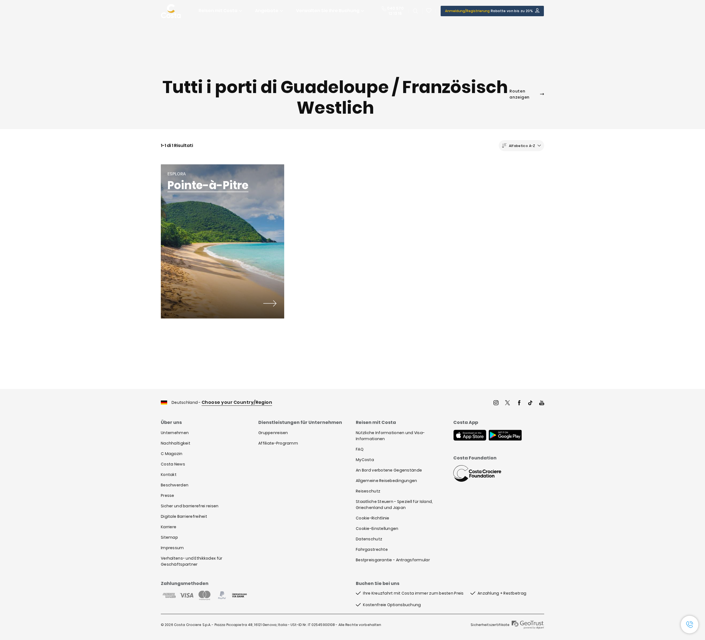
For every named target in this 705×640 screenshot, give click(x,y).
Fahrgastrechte (372, 549)
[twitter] (507, 403)
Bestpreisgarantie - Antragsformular (393, 560)
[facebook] (519, 403)
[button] (429, 11)
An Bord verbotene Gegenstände (389, 470)
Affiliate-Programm (278, 443)
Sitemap (169, 537)
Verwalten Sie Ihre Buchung (327, 10)
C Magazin (172, 453)
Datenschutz (369, 539)
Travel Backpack (429, 11)
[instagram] (496, 403)
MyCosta (365, 459)
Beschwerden (174, 485)
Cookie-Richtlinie (372, 518)
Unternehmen (175, 432)
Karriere (168, 527)
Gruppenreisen (273, 432)
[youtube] (541, 403)
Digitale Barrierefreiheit (184, 516)
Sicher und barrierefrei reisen (189, 506)
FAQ (360, 449)
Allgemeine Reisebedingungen (386, 480)
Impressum (172, 548)
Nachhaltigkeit (175, 443)
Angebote (266, 10)
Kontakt (169, 474)
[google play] (505, 436)
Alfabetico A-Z (522, 145)
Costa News (173, 464)
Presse (167, 495)
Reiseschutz (368, 491)
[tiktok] (530, 403)
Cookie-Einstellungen (377, 528)
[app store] (469, 436)
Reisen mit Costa (218, 10)
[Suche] (415, 11)
